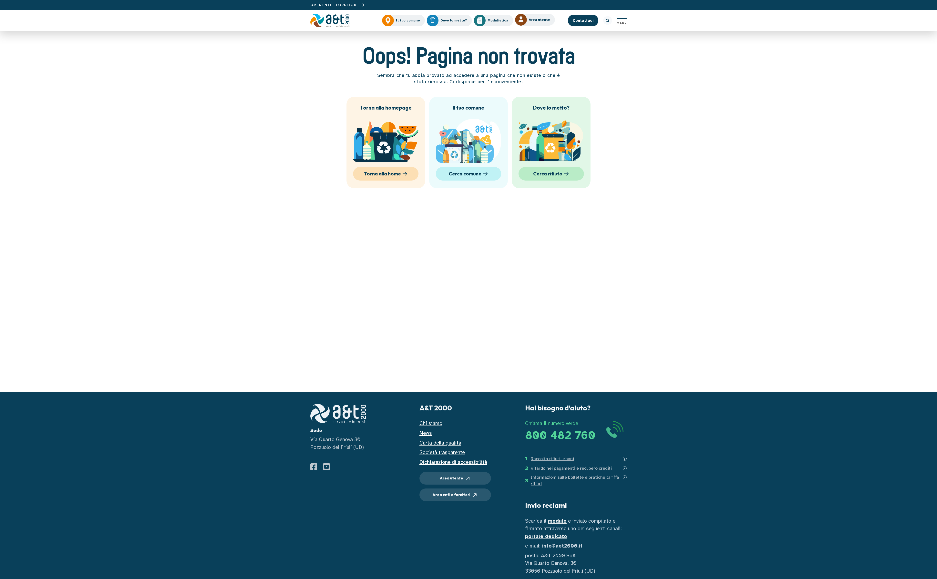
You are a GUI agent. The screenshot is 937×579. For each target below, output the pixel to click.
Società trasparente (442, 452)
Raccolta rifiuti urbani (552, 458)
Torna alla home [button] (382, 174)
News (425, 433)
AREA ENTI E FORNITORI (335, 5)
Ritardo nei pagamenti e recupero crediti (571, 468)
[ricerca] (607, 20)
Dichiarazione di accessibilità (453, 462)
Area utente (452, 478)
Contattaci (583, 20)
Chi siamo (430, 423)
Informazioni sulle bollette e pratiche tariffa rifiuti (575, 481)
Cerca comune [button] (465, 174)
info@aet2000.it (562, 546)
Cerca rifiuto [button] (547, 174)
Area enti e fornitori (451, 494)
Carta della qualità (440, 443)
